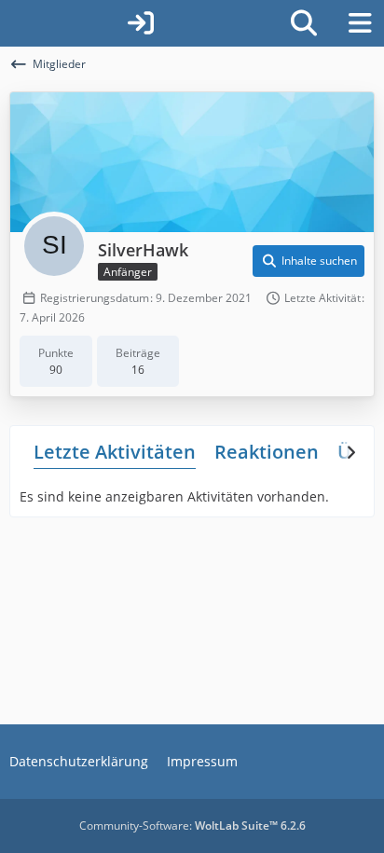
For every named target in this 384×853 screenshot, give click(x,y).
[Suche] (303, 23)
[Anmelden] (141, 23)
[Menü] (359, 23)
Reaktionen (266, 451)
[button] (308, 261)
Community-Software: (192, 825)
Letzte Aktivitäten (115, 451)
